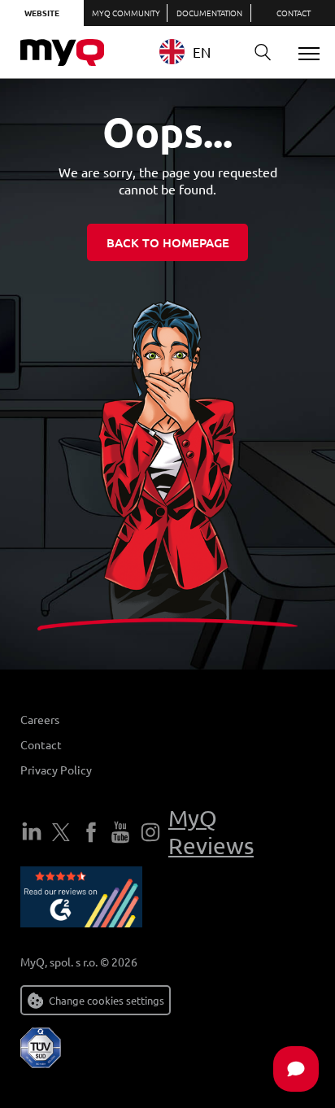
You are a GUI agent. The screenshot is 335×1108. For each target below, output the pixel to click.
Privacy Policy (56, 769)
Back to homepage (168, 242)
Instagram (150, 832)
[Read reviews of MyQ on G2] (81, 899)
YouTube (120, 832)
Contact (293, 13)
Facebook (91, 832)
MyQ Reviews (211, 832)
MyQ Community (126, 13)
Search (262, 52)
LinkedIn (31, 832)
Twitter (61, 832)
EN (202, 51)
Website (41, 13)
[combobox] (197, 52)
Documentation (209, 13)
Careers (39, 719)
